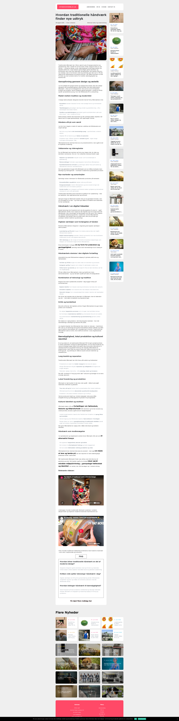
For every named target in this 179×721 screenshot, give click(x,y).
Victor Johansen (70, 22)
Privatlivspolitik (142, 718)
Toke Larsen (113, 25)
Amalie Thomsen (115, 70)
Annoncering (91, 6)
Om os (98, 6)
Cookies (103, 6)
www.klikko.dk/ (78, 716)
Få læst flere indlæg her (81, 601)
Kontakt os (111, 6)
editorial (89, 22)
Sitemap (102, 716)
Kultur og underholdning (99, 22)
